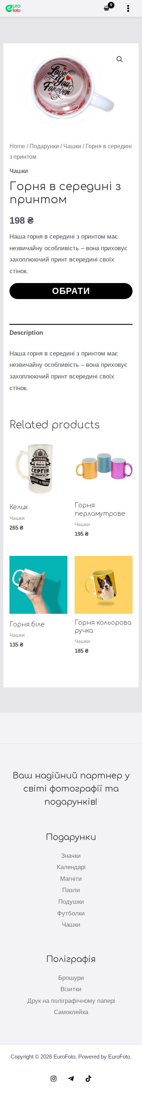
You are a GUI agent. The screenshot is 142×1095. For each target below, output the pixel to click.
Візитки (71, 989)
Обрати (71, 291)
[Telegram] (71, 1078)
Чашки (72, 146)
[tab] (71, 333)
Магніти (71, 878)
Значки (71, 855)
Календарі (71, 867)
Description (26, 332)
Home (17, 146)
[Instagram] (53, 1078)
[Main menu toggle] (128, 8)
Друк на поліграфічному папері (71, 1000)
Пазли (71, 890)
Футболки (71, 913)
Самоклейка (71, 1012)
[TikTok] (88, 1078)
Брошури (71, 977)
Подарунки (44, 146)
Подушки (71, 901)
